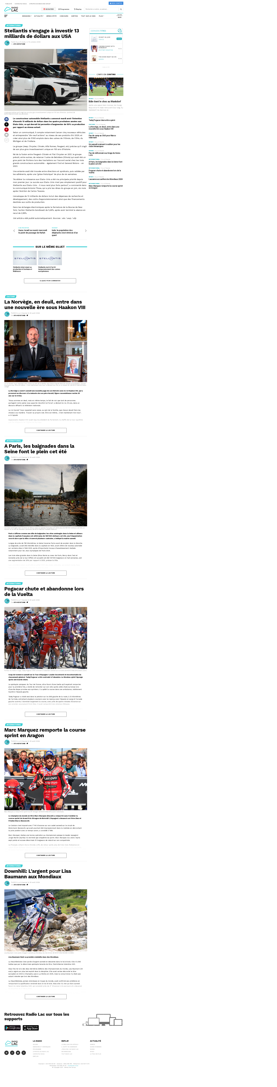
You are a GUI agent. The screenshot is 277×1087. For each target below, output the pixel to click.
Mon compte (116, 3)
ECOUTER (49, 9)
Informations (66, 1051)
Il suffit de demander (69, 1047)
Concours (64, 16)
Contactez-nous (21, 3)
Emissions (26, 16)
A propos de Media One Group (40, 3)
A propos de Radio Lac (41, 1051)
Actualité (38, 16)
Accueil (35, 1044)
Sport (92, 1051)
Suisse (92, 1049)
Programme (64, 9)
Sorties (74, 16)
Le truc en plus (95, 1054)
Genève (92, 1044)
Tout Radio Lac (66, 1054)
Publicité (8, 3)
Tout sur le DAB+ (88, 16)
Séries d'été (51, 16)
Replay (79, 9)
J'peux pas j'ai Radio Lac (69, 1049)
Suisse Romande (95, 1047)
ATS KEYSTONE (19, 44)
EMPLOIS (35, 1056)
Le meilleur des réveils (69, 1044)
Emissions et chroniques (41, 1047)
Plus (101, 16)
